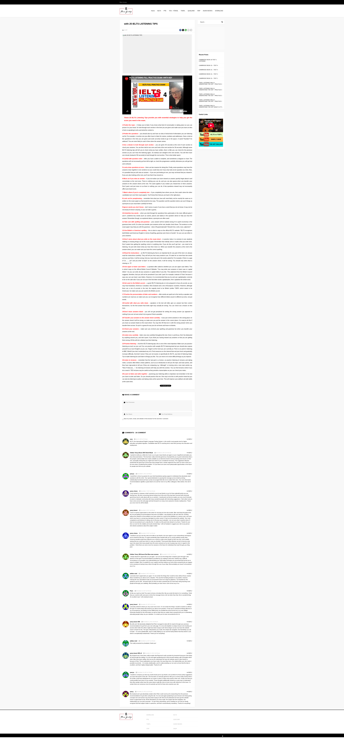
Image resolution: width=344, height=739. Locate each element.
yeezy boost (133, 510)
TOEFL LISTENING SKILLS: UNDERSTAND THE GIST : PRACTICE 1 (210, 100)
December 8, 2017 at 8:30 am (147, 510)
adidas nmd (133, 573)
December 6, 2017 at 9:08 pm (144, 473)
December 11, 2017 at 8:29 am (150, 621)
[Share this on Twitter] (183, 30)
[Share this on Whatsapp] (186, 30)
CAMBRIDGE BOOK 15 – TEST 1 (208, 78)
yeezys (132, 474)
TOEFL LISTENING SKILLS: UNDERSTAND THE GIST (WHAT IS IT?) (210, 106)
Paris (131, 591)
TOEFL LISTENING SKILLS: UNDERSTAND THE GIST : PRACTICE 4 (210, 83)
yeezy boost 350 (135, 621)
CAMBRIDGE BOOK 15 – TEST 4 (208, 65)
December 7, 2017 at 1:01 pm (148, 491)
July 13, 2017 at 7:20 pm (142, 439)
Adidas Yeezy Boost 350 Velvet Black (141, 452)
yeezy (131, 691)
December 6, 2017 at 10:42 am (163, 452)
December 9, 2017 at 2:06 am (148, 533)
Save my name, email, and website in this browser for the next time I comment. (146, 418)
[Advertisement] (211, 38)
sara (131, 439)
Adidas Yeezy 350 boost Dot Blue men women (144, 554)
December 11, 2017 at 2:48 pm (147, 641)
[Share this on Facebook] (180, 30)
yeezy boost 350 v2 (136, 653)
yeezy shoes (134, 491)
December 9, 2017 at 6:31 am (169, 554)
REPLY (190, 439)
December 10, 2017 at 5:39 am (143, 591)
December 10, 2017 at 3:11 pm (147, 604)
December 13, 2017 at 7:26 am (144, 672)
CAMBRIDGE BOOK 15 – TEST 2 (208, 74)
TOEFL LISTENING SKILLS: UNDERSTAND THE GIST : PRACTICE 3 (210, 89)
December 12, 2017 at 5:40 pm (152, 653)
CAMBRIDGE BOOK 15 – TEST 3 (208, 69)
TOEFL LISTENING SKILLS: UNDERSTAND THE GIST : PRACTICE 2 (210, 94)
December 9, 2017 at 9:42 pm (147, 573)
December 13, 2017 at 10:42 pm (144, 691)
